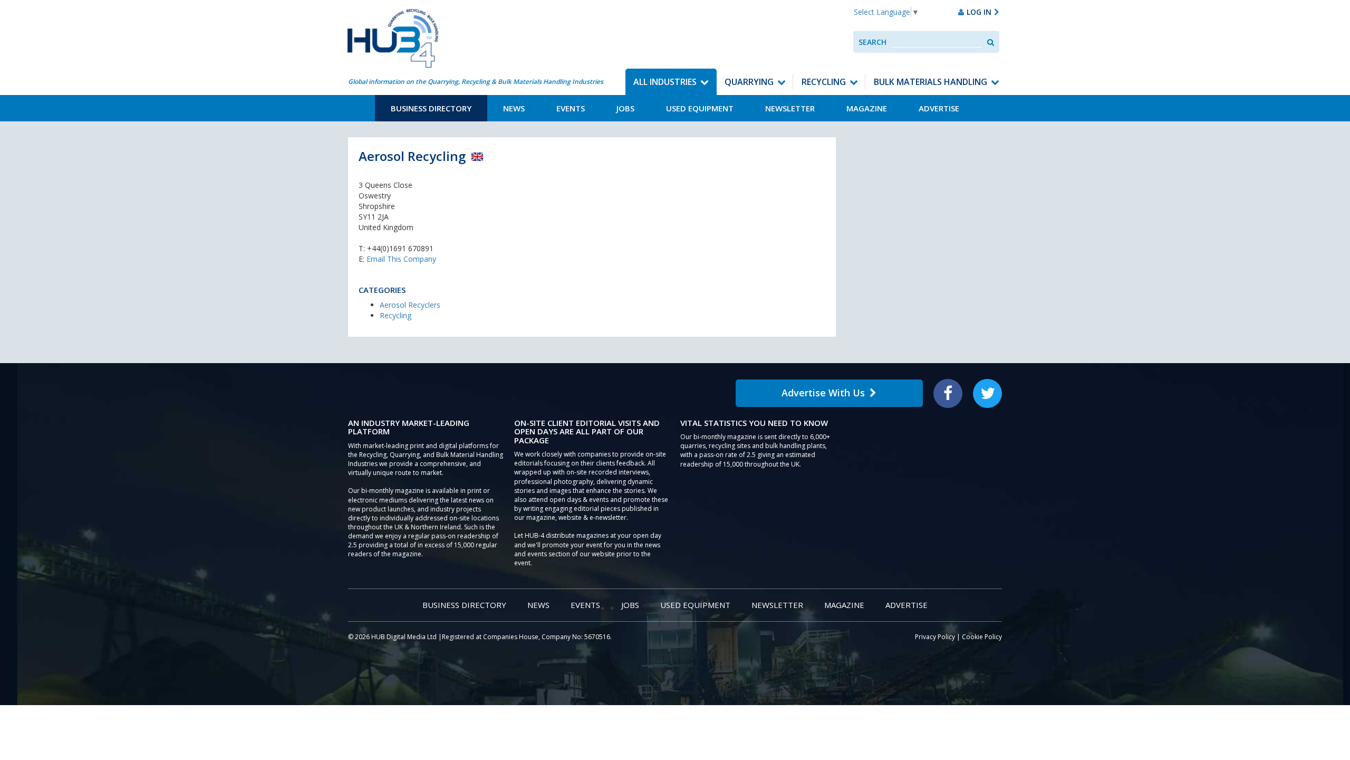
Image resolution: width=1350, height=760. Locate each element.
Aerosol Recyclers (410, 305)
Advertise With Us (823, 392)
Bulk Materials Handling (930, 82)
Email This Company (401, 259)
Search (872, 42)
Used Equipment (700, 108)
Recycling (824, 82)
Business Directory (431, 108)
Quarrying (749, 82)
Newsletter (790, 108)
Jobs (625, 108)
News (514, 108)
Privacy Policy (935, 636)
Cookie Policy (982, 636)
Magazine (866, 108)
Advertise (939, 108)
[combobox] (937, 42)
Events (570, 108)
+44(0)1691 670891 (400, 248)
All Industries (665, 82)
